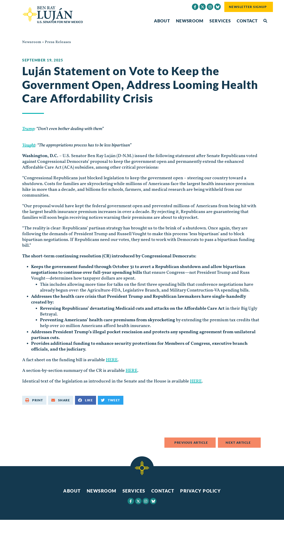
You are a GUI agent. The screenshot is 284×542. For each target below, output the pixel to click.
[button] (265, 21)
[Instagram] (210, 7)
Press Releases (58, 42)
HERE (112, 360)
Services (220, 20)
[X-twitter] (202, 7)
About (162, 20)
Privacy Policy (200, 490)
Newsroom (190, 20)
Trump (28, 129)
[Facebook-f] (195, 7)
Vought (28, 145)
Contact (247, 20)
